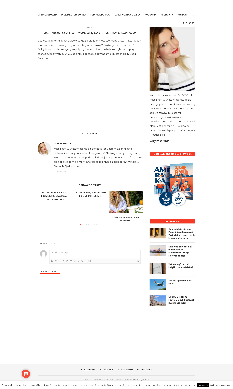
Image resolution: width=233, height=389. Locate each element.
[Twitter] (186, 23)
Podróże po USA (99, 14)
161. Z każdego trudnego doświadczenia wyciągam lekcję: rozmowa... (54, 196)
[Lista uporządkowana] (67, 261)
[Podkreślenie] (59, 261)
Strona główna (47, 14)
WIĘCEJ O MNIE (159, 141)
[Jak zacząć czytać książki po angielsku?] (158, 268)
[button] (41, 208)
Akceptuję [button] (203, 385)
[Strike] (63, 261)
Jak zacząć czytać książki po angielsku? (180, 265)
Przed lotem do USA (73, 14)
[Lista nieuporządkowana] (71, 261)
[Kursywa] (56, 261)
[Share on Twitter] (90, 133)
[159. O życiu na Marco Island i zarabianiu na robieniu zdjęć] (126, 202)
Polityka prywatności (141, 379)
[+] (89, 261)
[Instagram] (190, 23)
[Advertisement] (90, 94)
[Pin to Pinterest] (93, 133)
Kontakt (182, 14)
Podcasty (151, 14)
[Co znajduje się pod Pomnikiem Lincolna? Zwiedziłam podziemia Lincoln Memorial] (158, 233)
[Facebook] (183, 23)
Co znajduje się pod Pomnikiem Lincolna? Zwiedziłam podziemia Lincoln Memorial (181, 233)
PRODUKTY (167, 14)
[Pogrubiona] (52, 261)
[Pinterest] (193, 23)
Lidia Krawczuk (63, 143)
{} (86, 261)
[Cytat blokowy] (75, 261)
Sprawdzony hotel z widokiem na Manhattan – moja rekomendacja (180, 251)
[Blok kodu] (78, 261)
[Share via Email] (96, 133)
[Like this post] (85, 133)
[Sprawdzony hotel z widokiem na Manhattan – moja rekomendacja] (158, 250)
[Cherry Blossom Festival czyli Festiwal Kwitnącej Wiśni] (158, 300)
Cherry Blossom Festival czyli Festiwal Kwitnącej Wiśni (181, 300)
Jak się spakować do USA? (180, 282)
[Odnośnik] (82, 261)
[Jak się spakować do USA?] (158, 284)
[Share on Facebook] (87, 133)
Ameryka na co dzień (128, 14)
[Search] (194, 15)
